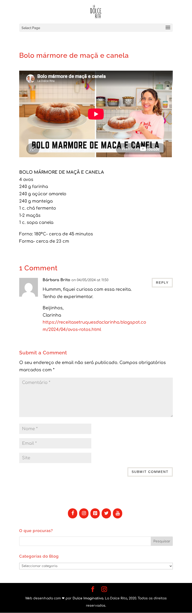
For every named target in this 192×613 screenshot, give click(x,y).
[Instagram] (84, 513)
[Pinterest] (95, 513)
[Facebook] (72, 513)
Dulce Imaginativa (88, 598)
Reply (162, 282)
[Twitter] (106, 513)
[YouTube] (117, 513)
